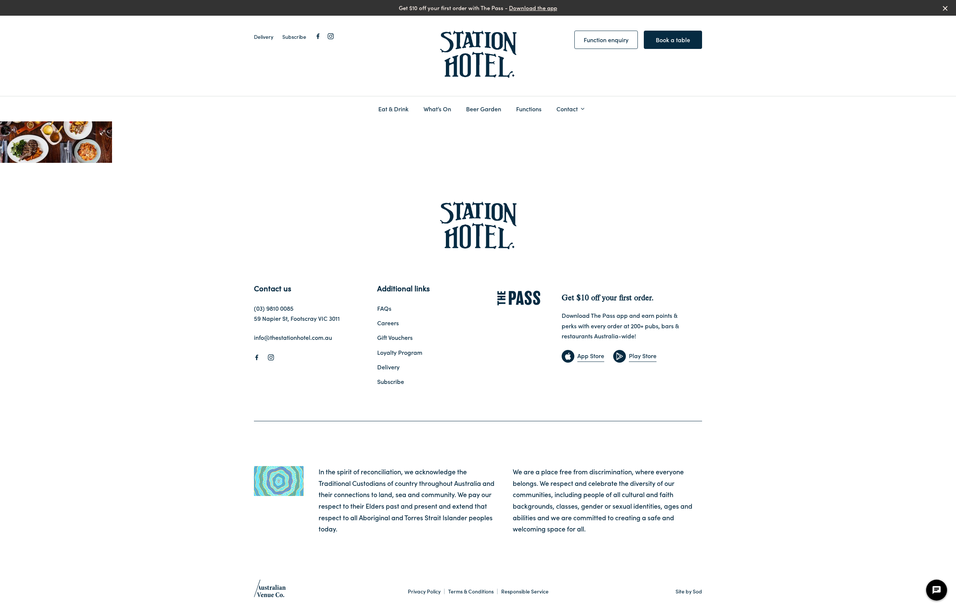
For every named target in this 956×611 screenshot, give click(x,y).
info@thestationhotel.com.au (293, 337)
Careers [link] (388, 323)
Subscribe (294, 36)
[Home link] (478, 54)
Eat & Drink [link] (393, 108)
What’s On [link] (437, 108)
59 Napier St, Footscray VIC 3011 (297, 318)
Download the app (533, 8)
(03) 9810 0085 (274, 308)
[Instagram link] (330, 36)
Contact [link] (567, 108)
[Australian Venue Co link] (270, 591)
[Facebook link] (317, 36)
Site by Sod (689, 591)
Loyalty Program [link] (399, 352)
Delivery (263, 36)
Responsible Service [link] (525, 591)
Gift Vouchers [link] (395, 337)
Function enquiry (606, 39)
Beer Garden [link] (483, 108)
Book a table (673, 39)
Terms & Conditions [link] (471, 591)
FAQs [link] (384, 308)
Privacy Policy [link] (424, 591)
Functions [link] (528, 108)
